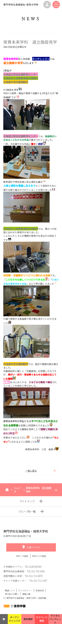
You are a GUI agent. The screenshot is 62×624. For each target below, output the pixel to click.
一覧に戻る (31, 470)
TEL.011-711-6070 (33, 576)
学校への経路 (22, 556)
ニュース (17, 489)
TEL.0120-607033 (33, 566)
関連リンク (10, 590)
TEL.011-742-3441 (36, 571)
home (7, 489)
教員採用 (40, 590)
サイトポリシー (25, 590)
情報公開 (26, 594)
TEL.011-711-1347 (38, 580)
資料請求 (28, 619)
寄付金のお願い (12, 594)
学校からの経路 (39, 556)
